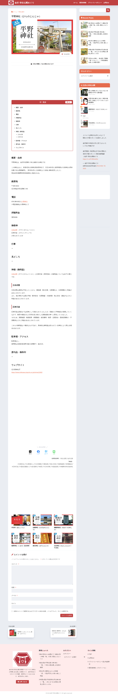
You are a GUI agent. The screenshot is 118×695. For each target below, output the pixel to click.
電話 (17, 114)
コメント (15, 564)
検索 (108, 10)
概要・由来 (19, 107)
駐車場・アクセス (21, 140)
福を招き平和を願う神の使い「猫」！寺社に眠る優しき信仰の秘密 (50, 665)
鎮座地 (18, 111)
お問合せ (106, 2)
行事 (17, 124)
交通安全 (21, 464)
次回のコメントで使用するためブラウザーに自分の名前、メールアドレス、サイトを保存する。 (41, 611)
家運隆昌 (69, 464)
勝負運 (46, 464)
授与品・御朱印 (21, 144)
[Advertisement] (42, 82)
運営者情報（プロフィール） (98, 668)
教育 (40, 466)
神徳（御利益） (21, 131)
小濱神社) (24, 201)
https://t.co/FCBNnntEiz (90, 159)
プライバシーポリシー (95, 2)
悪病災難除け (25, 466)
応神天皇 (20, 137)
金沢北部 (70, 458)
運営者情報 (82, 2)
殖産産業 (55, 466)
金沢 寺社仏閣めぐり (24, 2)
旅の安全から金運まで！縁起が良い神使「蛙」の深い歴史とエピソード (50, 657)
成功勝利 (34, 466)
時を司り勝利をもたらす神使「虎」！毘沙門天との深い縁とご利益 (50, 673)
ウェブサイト (20, 147)
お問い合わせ (23, 681)
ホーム (76, 2)
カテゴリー (67, 654)
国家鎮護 (61, 464)
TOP (90, 654)
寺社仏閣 (63, 458)
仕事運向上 (30, 464)
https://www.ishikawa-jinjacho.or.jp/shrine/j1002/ (26, 372)
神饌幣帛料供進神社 (67, 466)
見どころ (18, 128)
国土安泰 (53, 464)
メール (14, 595)
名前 (13, 587)
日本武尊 (20, 134)
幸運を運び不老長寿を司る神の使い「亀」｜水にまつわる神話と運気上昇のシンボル (50, 682)
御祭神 (18, 121)
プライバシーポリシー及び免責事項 (99, 663)
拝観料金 (18, 118)
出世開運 (38, 464)
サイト (13, 603)
